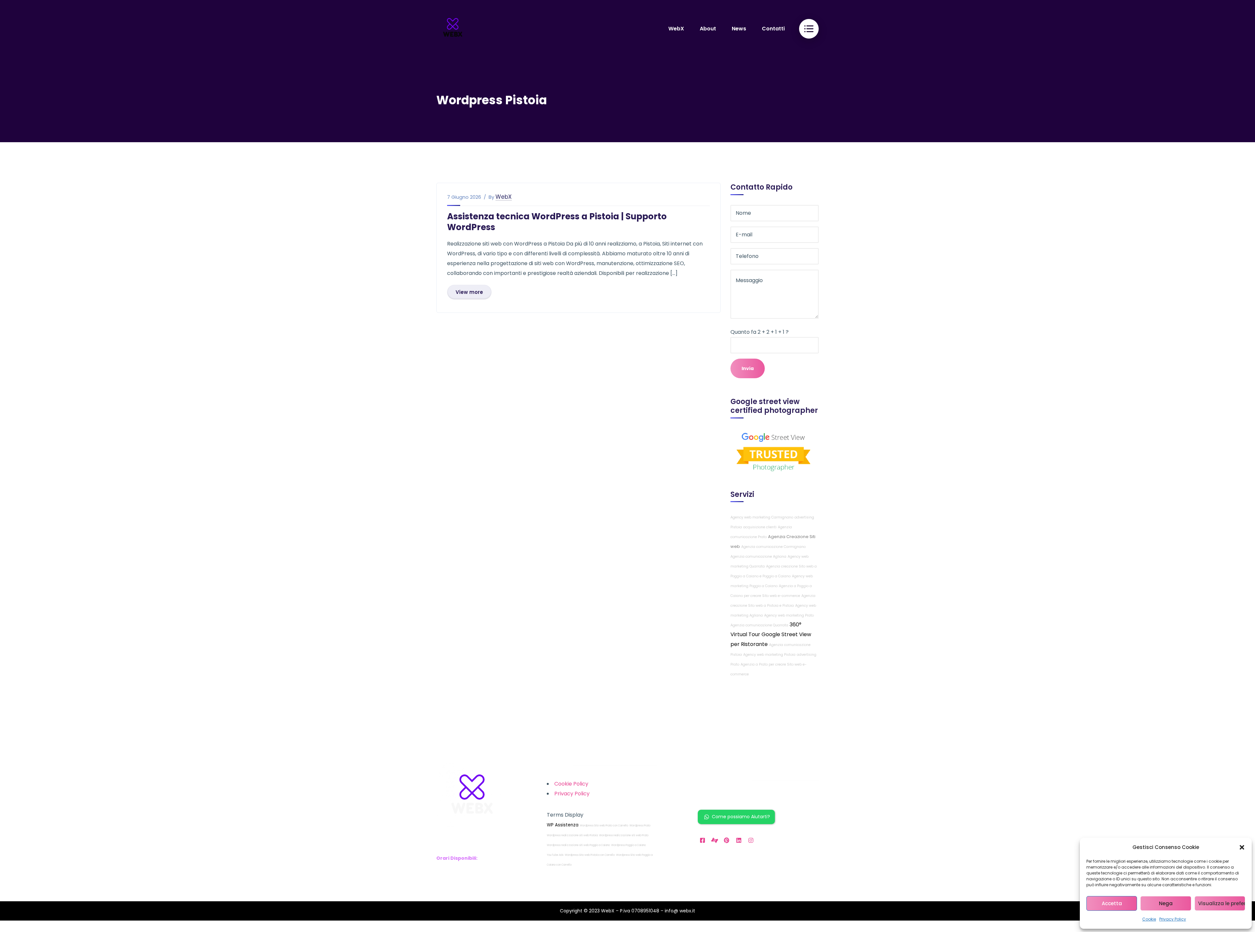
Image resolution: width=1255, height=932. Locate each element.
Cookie (1149, 919)
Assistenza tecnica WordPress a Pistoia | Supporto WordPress (557, 222)
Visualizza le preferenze (1221, 903)
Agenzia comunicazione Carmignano (773, 546)
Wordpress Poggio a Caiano (628, 845)
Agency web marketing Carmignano (761, 517)
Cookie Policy (571, 784)
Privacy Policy (1172, 919)
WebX (503, 197)
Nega (1166, 903)
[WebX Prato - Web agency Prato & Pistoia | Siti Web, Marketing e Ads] (452, 28)
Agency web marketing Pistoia (769, 654)
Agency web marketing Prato (789, 615)
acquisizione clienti (760, 527)
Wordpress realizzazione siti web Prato (623, 835)
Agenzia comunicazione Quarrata (759, 625)
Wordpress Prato (639, 825)
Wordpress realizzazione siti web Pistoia (572, 835)
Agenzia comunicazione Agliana (758, 556)
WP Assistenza (562, 825)
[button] (1242, 847)
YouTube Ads (555, 855)
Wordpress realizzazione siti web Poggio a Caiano (578, 845)
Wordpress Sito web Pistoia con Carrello (590, 855)
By (491, 197)
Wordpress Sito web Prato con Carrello (604, 825)
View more (469, 292)
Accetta (1112, 903)
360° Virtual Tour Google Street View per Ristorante (770, 634)
